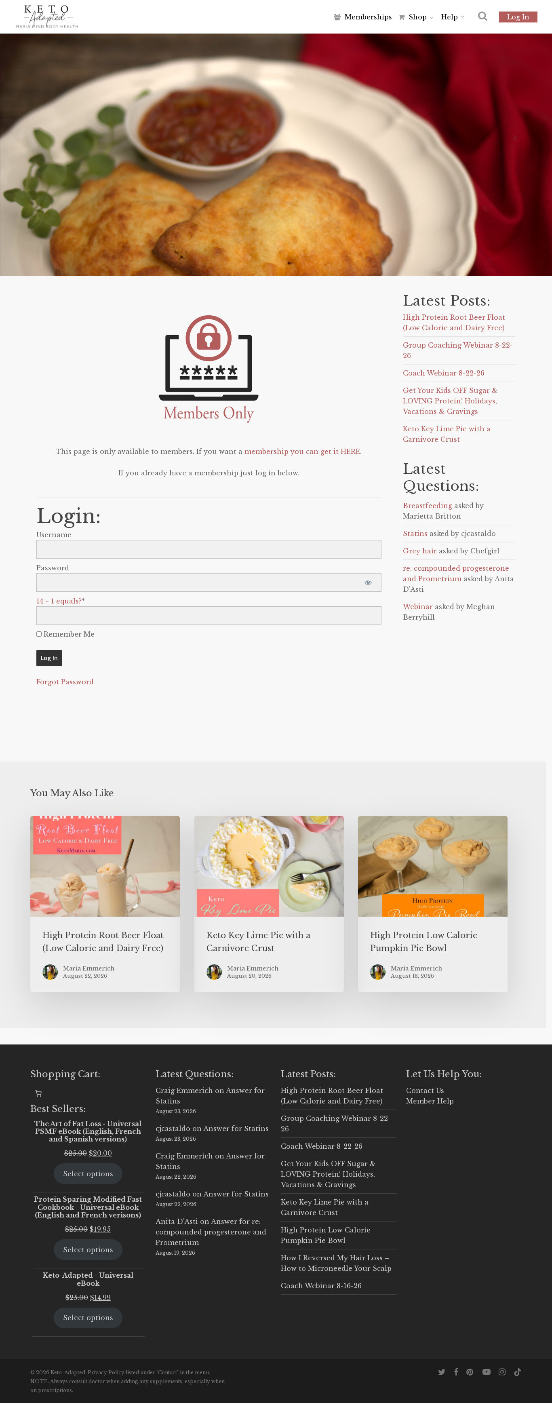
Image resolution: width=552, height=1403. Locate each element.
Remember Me (68, 634)
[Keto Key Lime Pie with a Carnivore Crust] (269, 904)
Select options (88, 1174)
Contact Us (425, 1091)
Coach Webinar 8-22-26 (444, 373)
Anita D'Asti (177, 1221)
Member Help (430, 1101)
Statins (415, 534)
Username (54, 535)
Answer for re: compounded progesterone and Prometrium (211, 1232)
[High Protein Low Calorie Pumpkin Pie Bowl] (433, 904)
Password (52, 568)
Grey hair (420, 551)
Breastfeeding (427, 506)
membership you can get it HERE (302, 451)
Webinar (418, 607)
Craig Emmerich (184, 1091)
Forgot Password (65, 682)
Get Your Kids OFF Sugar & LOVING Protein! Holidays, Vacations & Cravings (450, 401)
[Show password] (368, 582)
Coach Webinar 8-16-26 (321, 1286)
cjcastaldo (173, 1129)
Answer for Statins (236, 1129)
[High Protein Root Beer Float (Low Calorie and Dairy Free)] (105, 904)
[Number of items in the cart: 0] (38, 1093)
